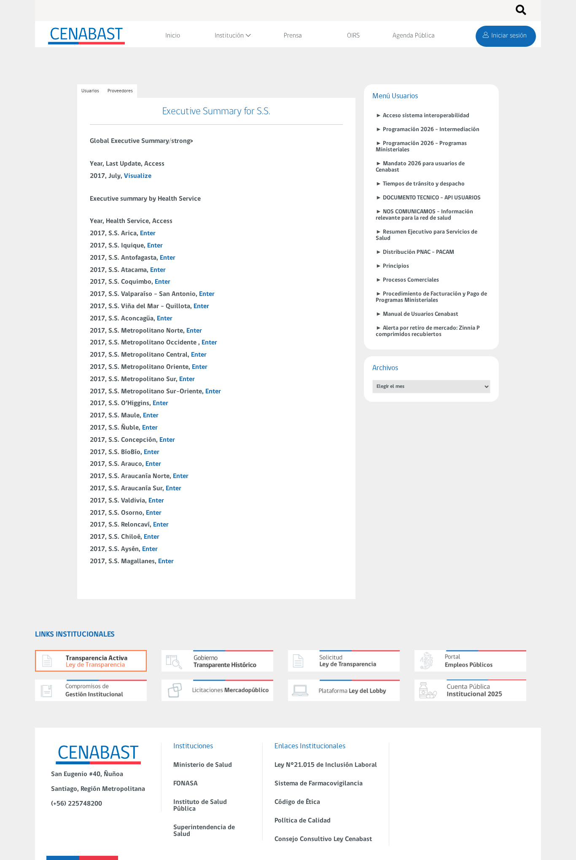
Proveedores (120, 91)
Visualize (137, 176)
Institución (229, 35)
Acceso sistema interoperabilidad (426, 116)
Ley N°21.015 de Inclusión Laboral (326, 765)
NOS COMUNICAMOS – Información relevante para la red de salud (424, 215)
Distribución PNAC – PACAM (418, 252)
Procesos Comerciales (411, 280)
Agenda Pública (414, 35)
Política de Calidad (303, 820)
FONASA (185, 783)
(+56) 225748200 (76, 804)
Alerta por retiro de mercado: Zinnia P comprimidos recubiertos (428, 331)
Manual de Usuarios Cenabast (420, 314)
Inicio (172, 35)
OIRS (353, 35)
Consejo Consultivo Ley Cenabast (323, 839)
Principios (396, 266)
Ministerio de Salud (202, 765)
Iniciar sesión (509, 35)
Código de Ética (297, 802)
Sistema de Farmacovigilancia (319, 783)
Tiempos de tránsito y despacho (424, 184)
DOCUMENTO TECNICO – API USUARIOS (432, 198)
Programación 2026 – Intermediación (431, 129)
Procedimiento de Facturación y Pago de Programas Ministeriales (431, 297)
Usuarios (90, 91)
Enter (148, 233)
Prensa (293, 35)
